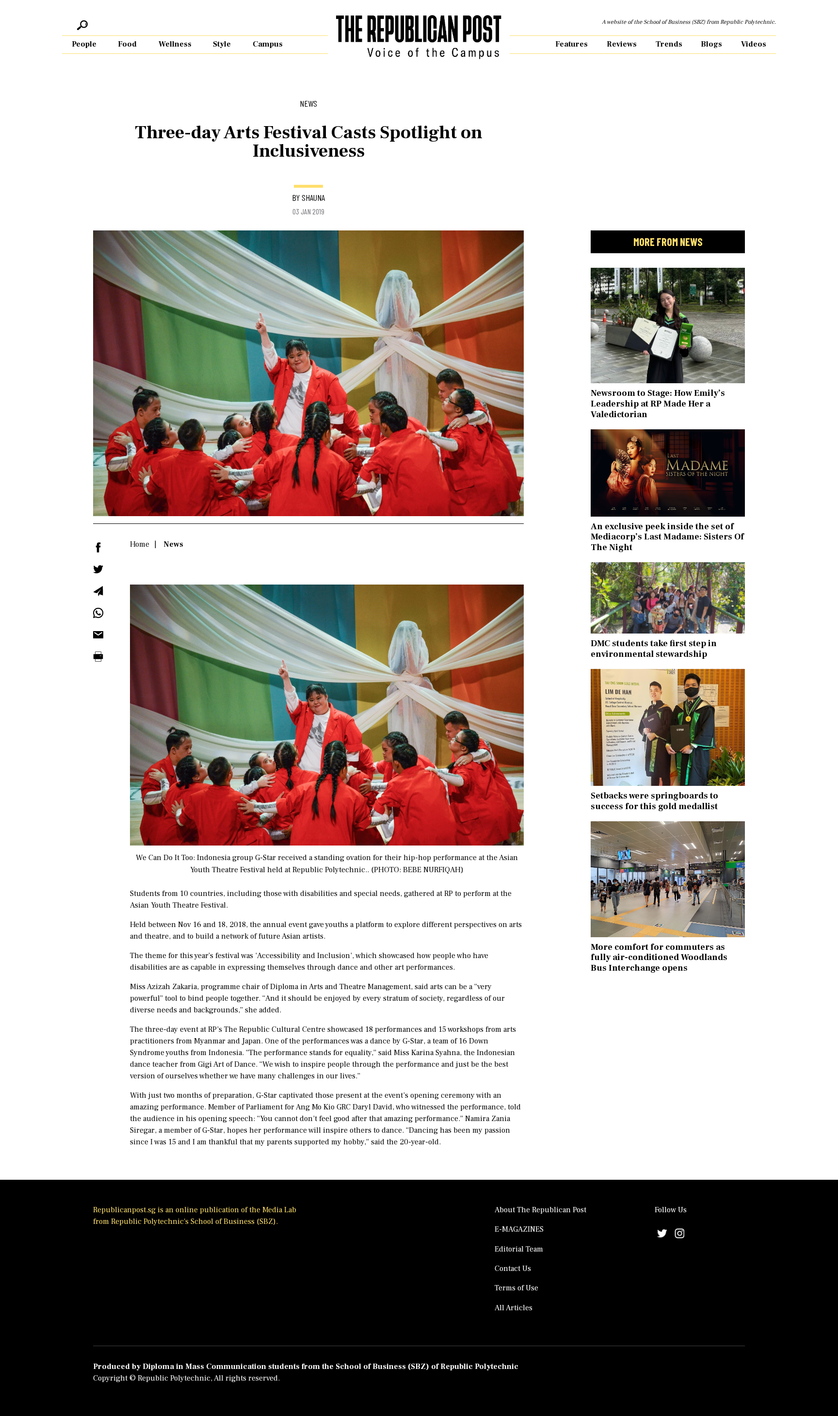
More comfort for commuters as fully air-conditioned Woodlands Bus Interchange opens (659, 958)
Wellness (175, 44)
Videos (753, 44)
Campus (268, 44)
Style (222, 44)
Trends (669, 44)
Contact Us (513, 1268)
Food (127, 44)
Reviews (622, 44)
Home (139, 544)
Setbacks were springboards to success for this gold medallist (654, 801)
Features (571, 44)
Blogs (711, 44)
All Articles (513, 1308)
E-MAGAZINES (519, 1229)
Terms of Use (516, 1288)
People (84, 44)
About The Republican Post (540, 1210)
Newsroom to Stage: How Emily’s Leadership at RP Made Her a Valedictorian (658, 404)
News (173, 544)
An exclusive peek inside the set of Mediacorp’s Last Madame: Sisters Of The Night (667, 537)
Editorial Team (519, 1249)
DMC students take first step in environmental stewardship (654, 649)
